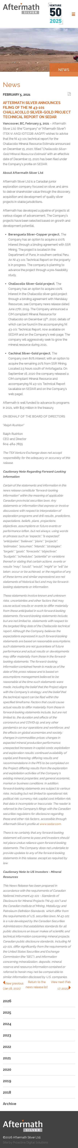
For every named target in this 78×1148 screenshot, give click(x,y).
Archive (9, 1104)
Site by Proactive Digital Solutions (25, 1142)
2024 (7, 1024)
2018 (7, 1092)
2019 (7, 1081)
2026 (7, 1001)
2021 (7, 1058)
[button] (73, 14)
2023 (7, 1035)
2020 (7, 1069)
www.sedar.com (50, 824)
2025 (7, 1012)
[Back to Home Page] (39, 1126)
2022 (7, 1046)
